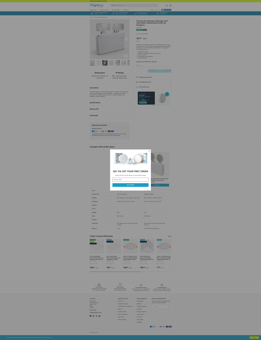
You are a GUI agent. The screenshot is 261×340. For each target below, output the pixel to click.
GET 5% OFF (130, 185)
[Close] (149, 151)
